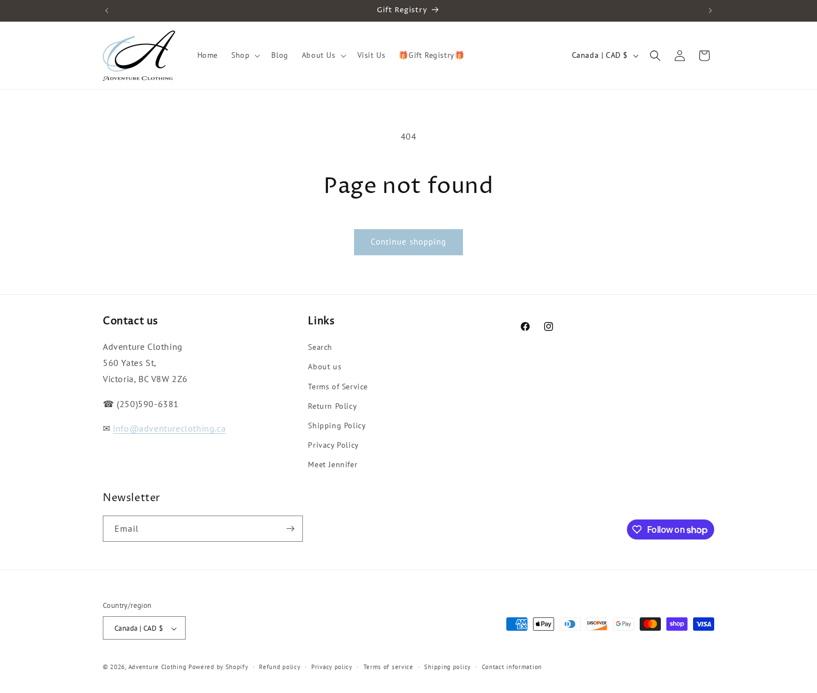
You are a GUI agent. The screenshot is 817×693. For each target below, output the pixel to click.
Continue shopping (408, 241)
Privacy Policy (333, 445)
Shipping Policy (337, 425)
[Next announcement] (710, 10)
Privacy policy (331, 667)
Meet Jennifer (332, 465)
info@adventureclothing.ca (169, 428)
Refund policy (279, 667)
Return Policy (332, 406)
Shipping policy (447, 667)
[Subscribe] (290, 529)
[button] (245, 55)
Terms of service (388, 667)
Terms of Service (338, 387)
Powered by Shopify (218, 667)
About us (324, 367)
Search (320, 347)
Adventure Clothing (157, 667)
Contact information (512, 667)
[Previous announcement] (106, 10)
